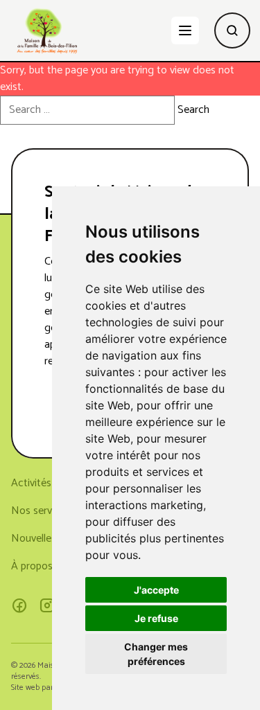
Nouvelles (33, 538)
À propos (32, 566)
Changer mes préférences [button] (156, 654)
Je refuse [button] (156, 618)
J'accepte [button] (156, 590)
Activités (31, 483)
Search (193, 110)
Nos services (40, 511)
